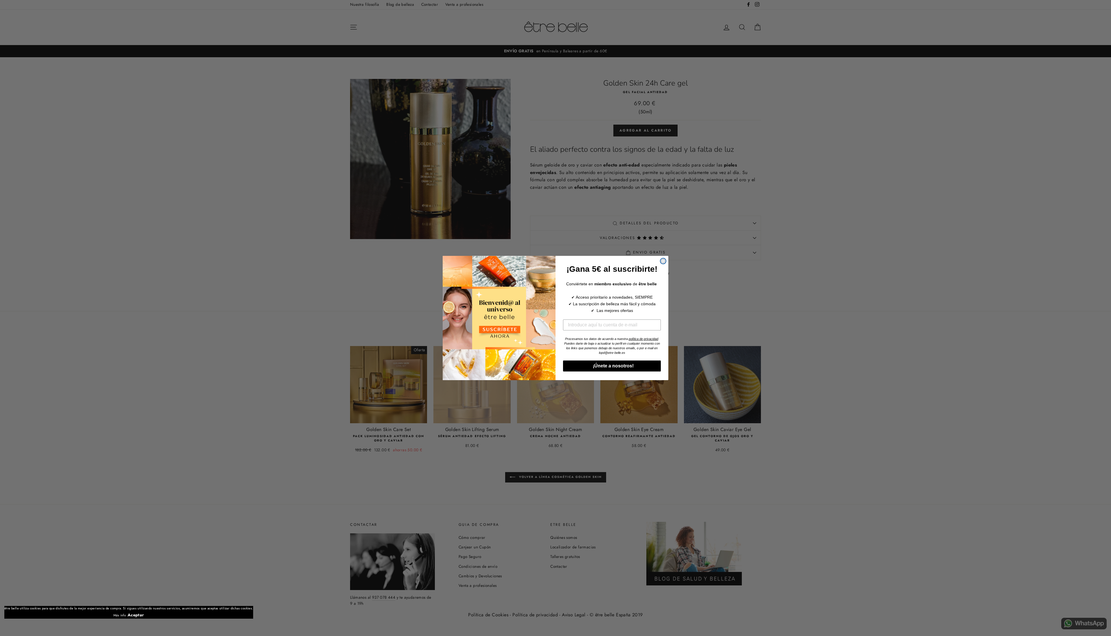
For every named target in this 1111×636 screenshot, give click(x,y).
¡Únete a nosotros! (612, 365)
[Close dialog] (663, 261)
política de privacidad (643, 339)
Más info (119, 615)
